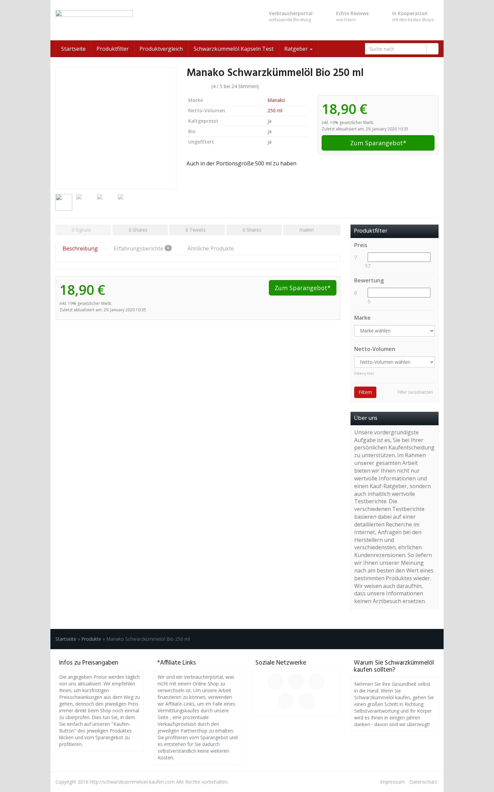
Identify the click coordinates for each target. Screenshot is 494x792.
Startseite (73, 48)
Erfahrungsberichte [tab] (141, 248)
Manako (276, 100)
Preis (360, 245)
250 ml (274, 110)
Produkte (91, 639)
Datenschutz (423, 782)
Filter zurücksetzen (415, 392)
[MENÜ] (115, 20)
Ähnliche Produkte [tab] (211, 248)
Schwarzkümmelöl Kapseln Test (234, 48)
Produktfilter (112, 48)
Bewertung (369, 280)
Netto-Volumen (374, 349)
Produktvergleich (161, 48)
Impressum (392, 782)
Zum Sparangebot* (378, 143)
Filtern (365, 392)
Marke (362, 317)
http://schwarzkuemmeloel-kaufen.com (132, 782)
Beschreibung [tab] (80, 248)
